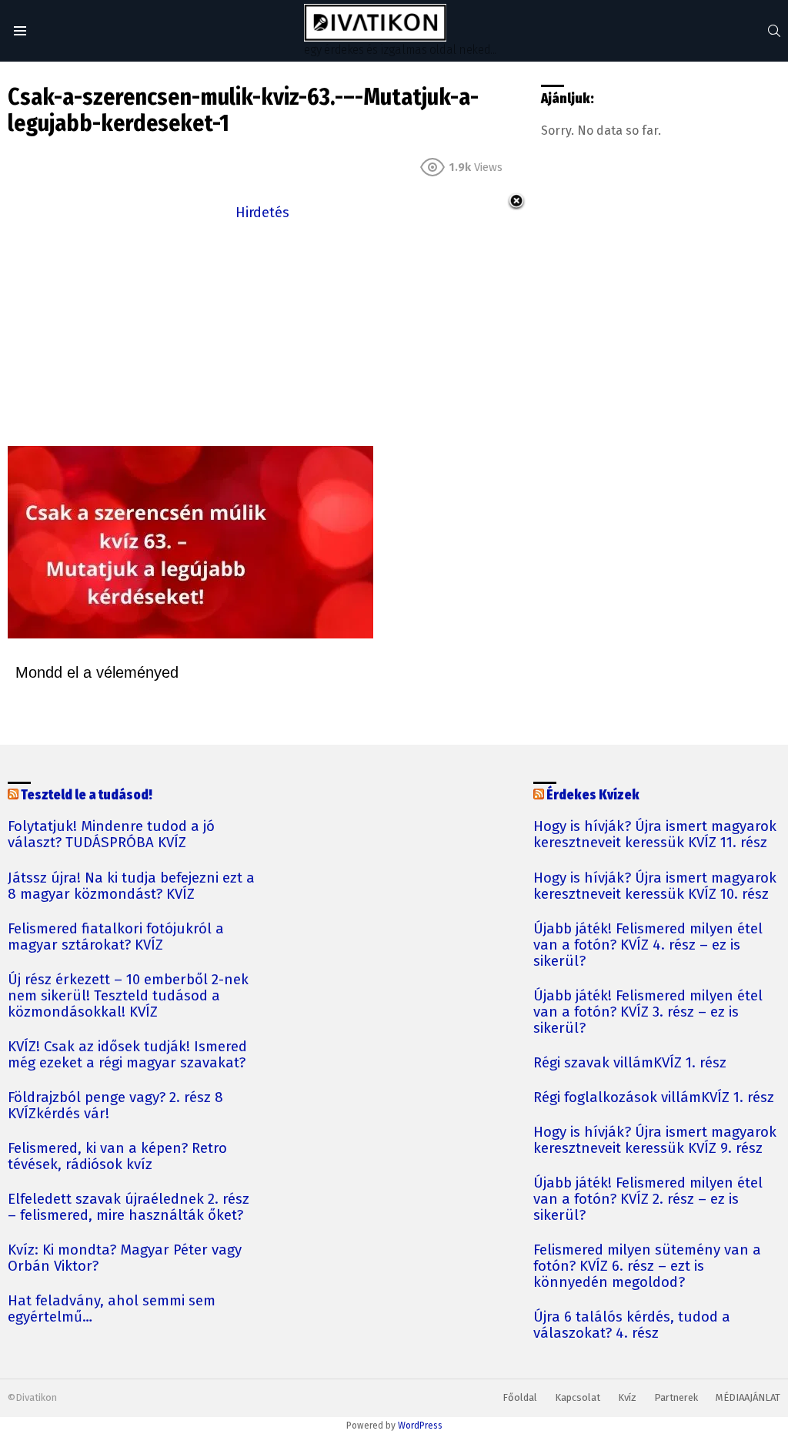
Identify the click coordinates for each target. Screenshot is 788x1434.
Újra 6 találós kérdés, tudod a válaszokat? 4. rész (631, 1325)
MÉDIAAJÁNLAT (748, 1397)
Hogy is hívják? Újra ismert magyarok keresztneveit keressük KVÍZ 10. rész (654, 886)
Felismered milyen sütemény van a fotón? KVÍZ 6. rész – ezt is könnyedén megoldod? (647, 1266)
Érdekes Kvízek (592, 795)
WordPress (420, 1425)
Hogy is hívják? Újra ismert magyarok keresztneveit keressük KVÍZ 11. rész (654, 835)
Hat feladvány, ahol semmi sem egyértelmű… (111, 1309)
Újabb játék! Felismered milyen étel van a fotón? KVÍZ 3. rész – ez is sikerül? (648, 1012)
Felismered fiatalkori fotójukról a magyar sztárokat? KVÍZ (116, 937)
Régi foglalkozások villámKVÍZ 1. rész (653, 1098)
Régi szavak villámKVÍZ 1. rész (629, 1063)
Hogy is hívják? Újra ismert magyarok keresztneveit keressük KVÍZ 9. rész (654, 1140)
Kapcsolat (577, 1397)
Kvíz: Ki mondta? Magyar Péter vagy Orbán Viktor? (125, 1258)
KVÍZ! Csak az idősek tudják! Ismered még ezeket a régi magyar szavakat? (127, 1055)
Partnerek (676, 1397)
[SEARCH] (774, 30)
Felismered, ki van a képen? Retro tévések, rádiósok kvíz (117, 1157)
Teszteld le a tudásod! (86, 795)
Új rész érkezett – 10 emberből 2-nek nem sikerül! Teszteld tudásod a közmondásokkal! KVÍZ (128, 996)
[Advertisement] (262, 332)
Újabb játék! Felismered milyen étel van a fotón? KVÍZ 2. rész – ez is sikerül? (648, 1199)
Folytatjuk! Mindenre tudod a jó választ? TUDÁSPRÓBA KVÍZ (111, 835)
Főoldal (520, 1397)
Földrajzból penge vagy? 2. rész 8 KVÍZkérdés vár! (115, 1106)
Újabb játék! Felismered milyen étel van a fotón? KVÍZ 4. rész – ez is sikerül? (648, 945)
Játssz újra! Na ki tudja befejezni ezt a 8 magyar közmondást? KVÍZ (131, 886)
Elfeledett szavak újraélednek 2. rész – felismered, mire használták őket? (128, 1207)
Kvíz (627, 1397)
